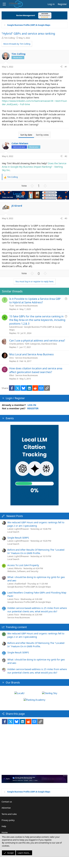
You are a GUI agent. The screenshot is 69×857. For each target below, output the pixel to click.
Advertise (6, 807)
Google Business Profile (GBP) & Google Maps (29, 586)
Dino (11, 357)
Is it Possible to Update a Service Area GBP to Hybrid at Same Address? (35, 300)
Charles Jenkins (16, 343)
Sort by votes (42, 134)
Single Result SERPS (18, 537)
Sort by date (26, 134)
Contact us (7, 801)
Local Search (13, 531)
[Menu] (4, 4)
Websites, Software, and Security (22, 571)
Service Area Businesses (26, 305)
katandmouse (16, 326)
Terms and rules (9, 814)
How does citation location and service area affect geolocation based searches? (35, 370)
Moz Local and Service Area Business (31, 354)
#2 (66, 156)
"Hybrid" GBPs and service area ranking (28, 33)
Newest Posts (14, 516)
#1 (66, 66)
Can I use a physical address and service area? (37, 340)
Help (4, 826)
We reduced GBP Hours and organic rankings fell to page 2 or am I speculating (35, 524)
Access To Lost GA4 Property (23, 565)
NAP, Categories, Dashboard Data (41, 343)
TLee (11, 305)
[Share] (61, 67)
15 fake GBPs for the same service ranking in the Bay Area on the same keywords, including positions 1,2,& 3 (37, 320)
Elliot (11, 375)
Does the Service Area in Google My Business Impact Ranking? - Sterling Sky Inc (34, 167)
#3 (66, 218)
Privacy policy (8, 820)
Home (5, 832)
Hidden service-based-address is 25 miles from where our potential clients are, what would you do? (37, 609)
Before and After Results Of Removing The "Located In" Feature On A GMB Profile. (35, 551)
